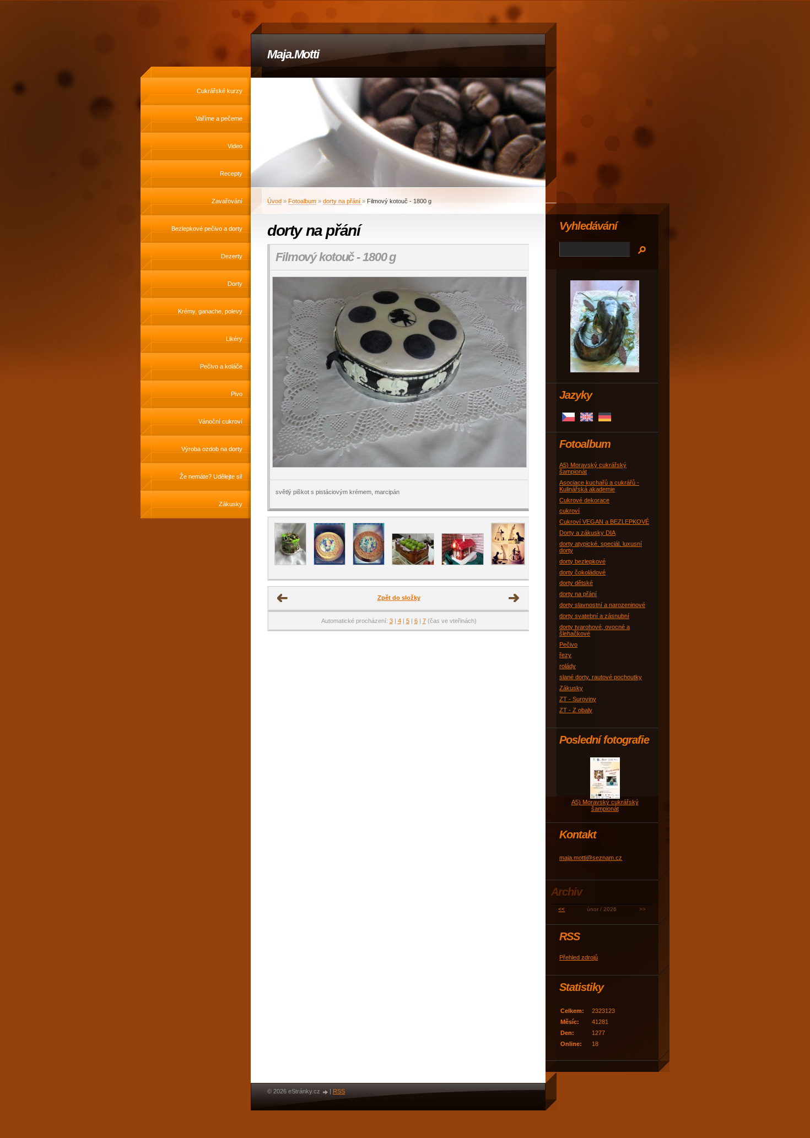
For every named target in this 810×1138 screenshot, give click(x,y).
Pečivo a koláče (221, 366)
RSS (339, 1091)
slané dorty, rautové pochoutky (600, 677)
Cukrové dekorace (584, 500)
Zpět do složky (398, 597)
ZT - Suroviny (577, 699)
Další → (514, 598)
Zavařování (227, 201)
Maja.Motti (293, 54)
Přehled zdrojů (578, 957)
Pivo (236, 394)
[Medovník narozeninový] (329, 563)
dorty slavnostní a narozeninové (602, 604)
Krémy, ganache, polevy (210, 311)
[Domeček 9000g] (462, 563)
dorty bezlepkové (582, 561)
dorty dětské (576, 582)
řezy (565, 655)
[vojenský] (290, 563)
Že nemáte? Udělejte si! (211, 476)
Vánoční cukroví (220, 421)
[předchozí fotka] (288, 375)
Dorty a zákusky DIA (587, 532)
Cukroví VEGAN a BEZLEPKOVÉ (604, 521)
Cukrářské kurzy (219, 91)
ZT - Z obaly (575, 710)
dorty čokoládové (582, 572)
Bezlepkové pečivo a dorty (206, 228)
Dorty (235, 283)
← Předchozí (282, 598)
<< (561, 909)
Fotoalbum (302, 201)
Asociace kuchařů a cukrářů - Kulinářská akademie (599, 485)
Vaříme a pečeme (219, 118)
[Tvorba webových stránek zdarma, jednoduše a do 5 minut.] (326, 1092)
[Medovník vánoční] (369, 563)
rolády (567, 666)
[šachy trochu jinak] (508, 563)
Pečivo (568, 644)
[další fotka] (510, 375)
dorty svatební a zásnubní (594, 616)
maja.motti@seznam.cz (590, 857)
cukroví (569, 510)
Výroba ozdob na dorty (211, 449)
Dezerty (231, 256)
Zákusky (230, 504)
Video (235, 146)
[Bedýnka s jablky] (413, 563)
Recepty (231, 173)
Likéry (234, 338)
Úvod (274, 201)
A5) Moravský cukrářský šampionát (605, 805)
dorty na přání (342, 201)
